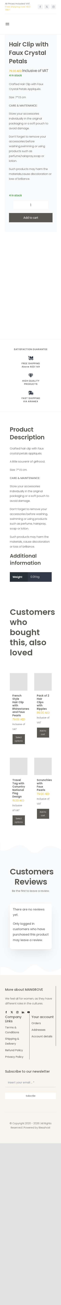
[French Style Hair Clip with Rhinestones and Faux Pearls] (18, 682)
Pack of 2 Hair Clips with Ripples (43, 702)
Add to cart (30, 217)
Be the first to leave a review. (30, 891)
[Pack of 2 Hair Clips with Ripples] (43, 682)
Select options (19, 739)
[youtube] (28, 1012)
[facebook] (40, 6)
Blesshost (44, 1127)
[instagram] (53, 6)
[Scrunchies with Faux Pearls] (43, 766)
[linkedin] (23, 1012)
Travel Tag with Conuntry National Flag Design (18, 788)
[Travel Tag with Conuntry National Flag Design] (18, 766)
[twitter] (46, 6)
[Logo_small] (23, 18)
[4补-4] (31, 284)
